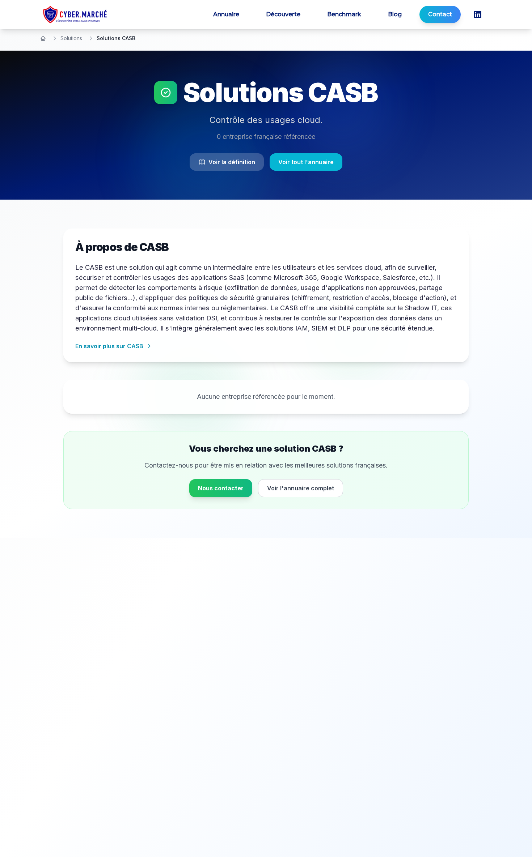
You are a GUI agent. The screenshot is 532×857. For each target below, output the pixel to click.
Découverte (283, 14)
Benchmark (344, 14)
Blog (395, 14)
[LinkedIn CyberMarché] (477, 14)
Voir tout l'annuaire (306, 162)
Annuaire (226, 14)
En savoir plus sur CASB (109, 346)
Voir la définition (231, 162)
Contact (440, 14)
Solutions (71, 38)
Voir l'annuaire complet (300, 488)
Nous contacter (221, 488)
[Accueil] (43, 38)
